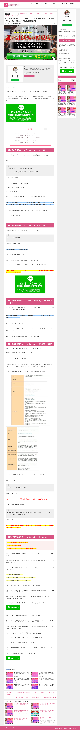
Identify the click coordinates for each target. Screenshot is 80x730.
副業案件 (7, 13)
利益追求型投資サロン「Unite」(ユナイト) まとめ (24, 142)
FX (41, 4)
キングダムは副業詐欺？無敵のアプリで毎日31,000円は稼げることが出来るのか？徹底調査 (35, 697)
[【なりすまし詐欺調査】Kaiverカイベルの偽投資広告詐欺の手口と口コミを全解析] (42, 674)
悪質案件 (46, 13)
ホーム (5, 727)
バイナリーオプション (55, 4)
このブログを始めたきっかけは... (67, 40)
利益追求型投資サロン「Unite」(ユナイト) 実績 (24, 135)
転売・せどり (64, 4)
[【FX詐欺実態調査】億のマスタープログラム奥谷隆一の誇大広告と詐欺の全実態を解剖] (17, 680)
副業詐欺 (31, 13)
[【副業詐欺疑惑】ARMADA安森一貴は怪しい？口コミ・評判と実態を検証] (17, 686)
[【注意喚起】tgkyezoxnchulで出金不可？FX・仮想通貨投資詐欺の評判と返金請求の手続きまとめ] (17, 713)
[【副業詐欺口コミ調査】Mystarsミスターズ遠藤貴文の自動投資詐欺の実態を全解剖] (42, 680)
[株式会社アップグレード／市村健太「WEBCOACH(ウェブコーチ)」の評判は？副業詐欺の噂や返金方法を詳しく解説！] (43, 720)
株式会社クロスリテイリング (16, 15)
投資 (36, 4)
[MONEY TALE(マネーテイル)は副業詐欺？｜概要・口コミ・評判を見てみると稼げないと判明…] (43, 713)
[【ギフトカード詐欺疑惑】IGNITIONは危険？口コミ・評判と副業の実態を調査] (42, 686)
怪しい (42, 13)
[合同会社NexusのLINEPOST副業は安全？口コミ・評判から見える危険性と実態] (17, 721)
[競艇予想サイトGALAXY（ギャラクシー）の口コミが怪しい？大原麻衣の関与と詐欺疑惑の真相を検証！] (17, 706)
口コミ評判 (37, 13)
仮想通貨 (47, 4)
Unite (12, 13)
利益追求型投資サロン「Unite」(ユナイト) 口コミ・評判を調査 (27, 137)
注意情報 (72, 4)
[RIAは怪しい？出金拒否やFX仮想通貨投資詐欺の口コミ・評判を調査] (43, 706)
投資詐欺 (51, 13)
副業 (31, 4)
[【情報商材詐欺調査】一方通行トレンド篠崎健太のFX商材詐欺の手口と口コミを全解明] (17, 674)
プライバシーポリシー (10, 727)
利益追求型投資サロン (23, 13)
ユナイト (16, 13)
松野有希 (7, 15)
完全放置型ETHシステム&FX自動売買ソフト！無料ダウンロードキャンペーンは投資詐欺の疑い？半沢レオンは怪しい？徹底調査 (30, 693)
